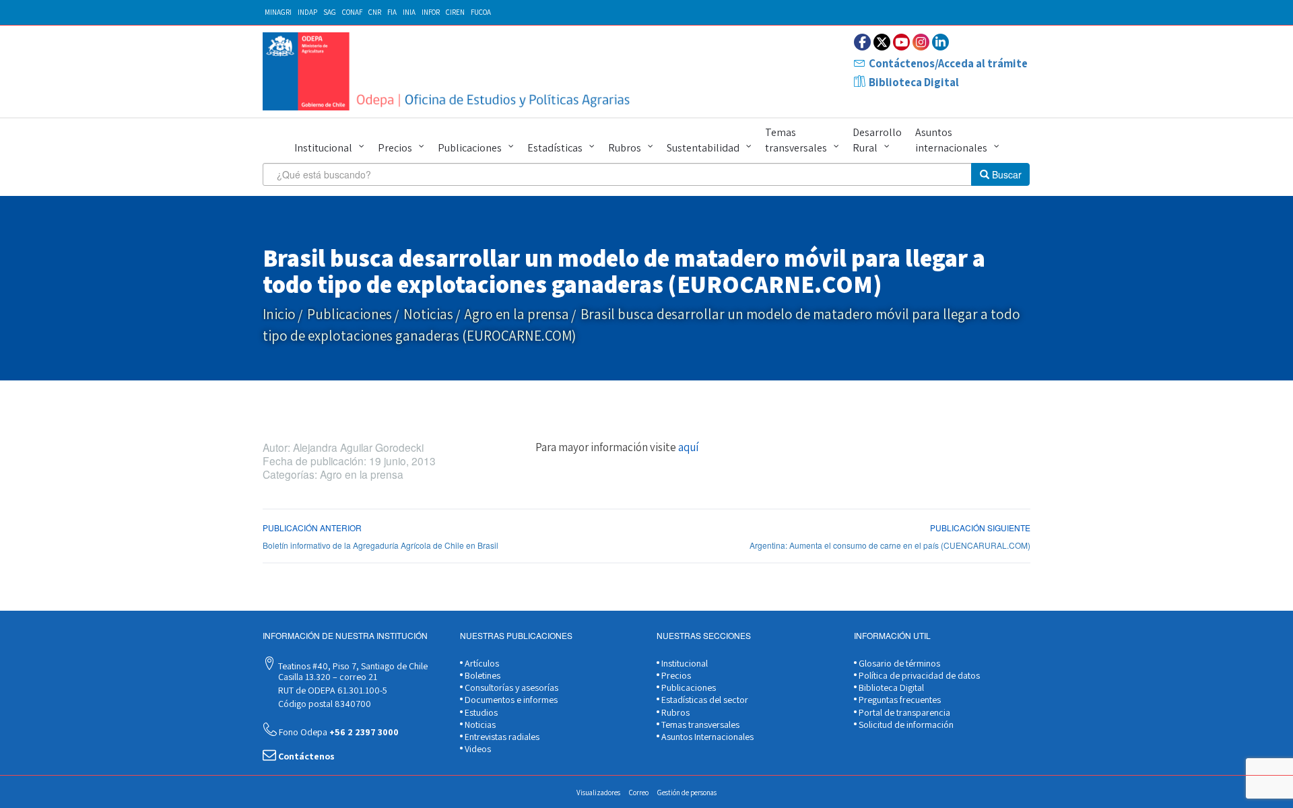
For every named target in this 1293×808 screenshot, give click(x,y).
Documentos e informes (510, 700)
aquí (688, 447)
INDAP (307, 12)
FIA (392, 12)
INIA (409, 12)
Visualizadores (598, 792)
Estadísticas (555, 148)
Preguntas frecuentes (899, 700)
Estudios (480, 712)
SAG (329, 12)
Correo (639, 792)
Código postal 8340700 (323, 704)
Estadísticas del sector (703, 700)
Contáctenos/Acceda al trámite (948, 63)
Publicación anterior (312, 527)
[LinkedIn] (940, 42)
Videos (477, 749)
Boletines (481, 675)
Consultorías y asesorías (510, 687)
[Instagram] (921, 42)
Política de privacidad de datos (918, 675)
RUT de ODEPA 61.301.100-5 (331, 690)
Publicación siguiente (980, 527)
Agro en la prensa (517, 314)
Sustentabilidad (703, 148)
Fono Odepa (338, 732)
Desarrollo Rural (877, 140)
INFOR (431, 12)
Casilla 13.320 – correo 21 (326, 677)
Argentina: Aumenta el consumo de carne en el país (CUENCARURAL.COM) (890, 545)
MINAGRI (278, 12)
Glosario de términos (898, 663)
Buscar (1005, 174)
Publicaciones (470, 148)
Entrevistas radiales (501, 737)
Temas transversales (796, 140)
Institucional (323, 148)
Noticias (428, 314)
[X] (881, 42)
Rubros (624, 148)
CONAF (352, 12)
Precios (395, 148)
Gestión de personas (687, 792)
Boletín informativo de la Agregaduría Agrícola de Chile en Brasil (380, 545)
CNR (374, 12)
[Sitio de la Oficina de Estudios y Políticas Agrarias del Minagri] (449, 71)
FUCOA (481, 12)
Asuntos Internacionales (706, 737)
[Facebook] (862, 42)
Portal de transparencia (903, 712)
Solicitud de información (905, 724)
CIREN (455, 12)
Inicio (279, 314)
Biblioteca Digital (914, 82)
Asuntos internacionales (951, 140)
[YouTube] (901, 42)
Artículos (481, 663)
